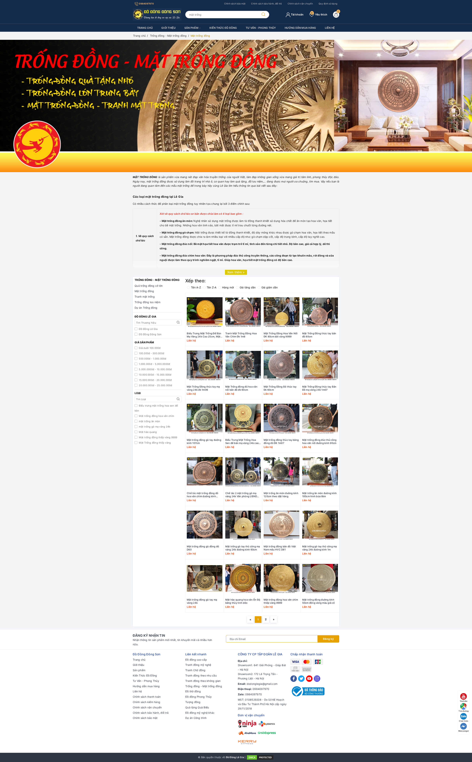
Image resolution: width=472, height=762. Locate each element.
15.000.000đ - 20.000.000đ (155, 380)
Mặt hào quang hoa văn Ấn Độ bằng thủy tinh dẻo (242, 601)
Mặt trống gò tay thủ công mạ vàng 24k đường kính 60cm (242, 548)
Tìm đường (463, 711)
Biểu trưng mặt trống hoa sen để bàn (156, 408)
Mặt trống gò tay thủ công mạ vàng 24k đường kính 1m (319, 548)
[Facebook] (293, 678)
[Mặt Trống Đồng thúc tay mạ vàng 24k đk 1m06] (205, 365)
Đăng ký (328, 638)
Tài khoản (297, 14)
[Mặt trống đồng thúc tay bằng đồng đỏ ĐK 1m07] (281, 419)
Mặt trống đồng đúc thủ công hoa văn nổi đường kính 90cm (319, 441)
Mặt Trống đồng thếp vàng (154, 442)
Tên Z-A (211, 287)
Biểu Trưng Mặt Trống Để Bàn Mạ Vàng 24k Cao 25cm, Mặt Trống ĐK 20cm (204, 335)
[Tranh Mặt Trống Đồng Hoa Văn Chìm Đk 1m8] (243, 312)
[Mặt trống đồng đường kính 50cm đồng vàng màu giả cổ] (320, 578)
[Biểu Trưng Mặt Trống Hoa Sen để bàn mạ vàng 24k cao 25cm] (243, 419)
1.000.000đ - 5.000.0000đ (154, 363)
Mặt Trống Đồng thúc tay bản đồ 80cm (319, 335)
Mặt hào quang (147, 431)
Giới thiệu (168, 27)
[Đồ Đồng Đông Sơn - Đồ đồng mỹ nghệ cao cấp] (157, 14)
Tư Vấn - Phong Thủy (261, 27)
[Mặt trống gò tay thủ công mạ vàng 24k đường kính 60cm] (243, 525)
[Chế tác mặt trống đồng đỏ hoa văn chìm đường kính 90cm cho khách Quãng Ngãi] (205, 472)
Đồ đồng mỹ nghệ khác (199, 712)
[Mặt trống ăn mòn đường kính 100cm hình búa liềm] (320, 472)
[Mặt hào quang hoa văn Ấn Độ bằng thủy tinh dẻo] (243, 578)
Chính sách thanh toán (147, 696)
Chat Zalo (463, 721)
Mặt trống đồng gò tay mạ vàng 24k (202, 601)
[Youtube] (309, 678)
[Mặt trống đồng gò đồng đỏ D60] (205, 525)
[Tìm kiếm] (263, 14)
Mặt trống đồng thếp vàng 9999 (157, 437)
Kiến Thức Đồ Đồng (223, 27)
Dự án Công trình (195, 717)
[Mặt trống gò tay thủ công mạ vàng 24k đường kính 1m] (320, 525)
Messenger (463, 731)
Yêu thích (319, 14)
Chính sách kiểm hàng (146, 702)
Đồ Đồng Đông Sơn (150, 334)
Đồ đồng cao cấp (196, 659)
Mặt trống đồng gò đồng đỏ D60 (203, 548)
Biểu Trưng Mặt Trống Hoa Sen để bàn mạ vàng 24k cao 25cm (242, 441)
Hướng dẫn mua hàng (300, 27)
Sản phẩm (191, 27)
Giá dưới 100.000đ (149, 347)
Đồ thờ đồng (193, 691)
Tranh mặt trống (145, 296)
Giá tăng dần (248, 287)
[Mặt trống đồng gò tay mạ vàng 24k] (205, 578)
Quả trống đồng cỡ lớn (149, 285)
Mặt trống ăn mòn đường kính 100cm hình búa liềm (319, 495)
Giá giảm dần (269, 287)
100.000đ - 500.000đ (151, 353)
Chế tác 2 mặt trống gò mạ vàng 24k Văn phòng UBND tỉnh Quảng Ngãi (241, 495)
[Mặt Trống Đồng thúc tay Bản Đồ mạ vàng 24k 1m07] (320, 365)
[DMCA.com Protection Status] (260, 757)
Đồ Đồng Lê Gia (147, 328)
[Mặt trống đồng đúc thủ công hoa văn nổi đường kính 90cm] (320, 419)
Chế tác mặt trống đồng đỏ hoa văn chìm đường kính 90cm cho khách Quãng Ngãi (203, 495)
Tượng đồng (193, 702)
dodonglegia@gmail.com (262, 683)
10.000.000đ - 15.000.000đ (154, 374)
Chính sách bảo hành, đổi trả (266, 3)
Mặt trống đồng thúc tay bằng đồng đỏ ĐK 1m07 (281, 441)
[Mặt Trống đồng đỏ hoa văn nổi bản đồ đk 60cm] (243, 365)
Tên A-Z (196, 287)
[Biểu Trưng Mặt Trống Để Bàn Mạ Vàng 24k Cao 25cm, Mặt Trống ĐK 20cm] (205, 312)
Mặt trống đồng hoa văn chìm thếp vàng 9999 (281, 601)
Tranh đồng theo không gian (203, 680)
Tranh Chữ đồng (195, 670)
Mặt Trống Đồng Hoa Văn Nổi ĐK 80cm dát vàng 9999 (281, 335)
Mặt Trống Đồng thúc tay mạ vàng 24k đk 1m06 (203, 388)
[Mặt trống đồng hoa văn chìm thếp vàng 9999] (281, 578)
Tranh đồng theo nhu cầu (201, 675)
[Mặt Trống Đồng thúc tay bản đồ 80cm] (320, 312)
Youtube (464, 701)
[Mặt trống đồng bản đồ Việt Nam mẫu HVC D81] (281, 525)
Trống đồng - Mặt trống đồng (203, 686)
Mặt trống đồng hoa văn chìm (156, 415)
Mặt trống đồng (144, 291)
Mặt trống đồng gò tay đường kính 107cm (204, 441)
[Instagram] (317, 678)
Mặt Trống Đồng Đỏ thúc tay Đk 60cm (280, 388)
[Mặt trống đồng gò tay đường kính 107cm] (205, 419)
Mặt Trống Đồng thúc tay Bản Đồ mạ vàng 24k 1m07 (319, 388)
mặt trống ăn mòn (149, 421)
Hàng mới (228, 287)
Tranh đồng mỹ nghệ (198, 664)
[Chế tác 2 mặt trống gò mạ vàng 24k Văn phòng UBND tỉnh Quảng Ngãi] (243, 472)
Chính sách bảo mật (235, 3)
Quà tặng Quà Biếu (197, 707)
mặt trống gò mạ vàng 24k (154, 426)
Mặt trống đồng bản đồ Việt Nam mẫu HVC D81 (280, 548)
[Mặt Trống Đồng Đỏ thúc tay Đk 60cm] (281, 365)
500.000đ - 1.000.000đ (152, 358)
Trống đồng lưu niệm (147, 302)
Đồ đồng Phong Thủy (198, 696)
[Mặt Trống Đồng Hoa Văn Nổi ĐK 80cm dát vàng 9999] (281, 312)
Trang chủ (145, 27)
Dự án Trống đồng (146, 307)
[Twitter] (301, 678)
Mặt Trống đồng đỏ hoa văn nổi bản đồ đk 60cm (241, 388)
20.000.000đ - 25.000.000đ (155, 385)
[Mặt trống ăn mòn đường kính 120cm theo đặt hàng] (281, 472)
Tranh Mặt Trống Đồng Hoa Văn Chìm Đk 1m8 (241, 335)
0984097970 (146, 3)
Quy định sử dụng (328, 3)
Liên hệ (330, 27)
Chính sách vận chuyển (300, 3)
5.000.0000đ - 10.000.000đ (155, 369)
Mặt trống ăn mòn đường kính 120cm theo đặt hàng (281, 495)
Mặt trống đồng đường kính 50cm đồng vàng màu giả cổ (318, 601)
